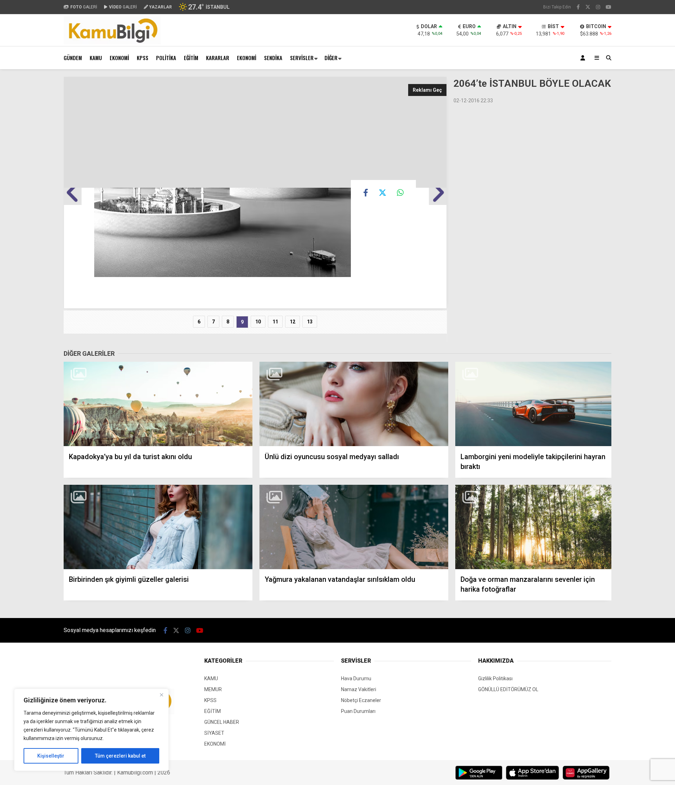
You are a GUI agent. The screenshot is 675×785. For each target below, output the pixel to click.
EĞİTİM (191, 58)
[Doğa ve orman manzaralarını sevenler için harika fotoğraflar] (533, 527)
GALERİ (83, 7)
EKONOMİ (119, 58)
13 (310, 321)
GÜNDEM (73, 58)
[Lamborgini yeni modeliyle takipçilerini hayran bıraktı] (533, 404)
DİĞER (331, 58)
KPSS (142, 58)
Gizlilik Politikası (495, 678)
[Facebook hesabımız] (578, 7)
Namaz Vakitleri (358, 689)
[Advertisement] (28, 182)
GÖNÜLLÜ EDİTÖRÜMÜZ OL (508, 689)
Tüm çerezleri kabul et (120, 756)
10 (258, 321)
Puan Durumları (358, 711)
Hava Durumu (356, 678)
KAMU (96, 58)
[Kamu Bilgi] (112, 42)
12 (292, 321)
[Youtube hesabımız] (608, 7)
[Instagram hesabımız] (598, 7)
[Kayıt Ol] (583, 57)
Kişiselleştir (50, 756)
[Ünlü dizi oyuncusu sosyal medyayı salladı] (353, 404)
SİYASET (214, 733)
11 (275, 321)
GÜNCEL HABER (221, 722)
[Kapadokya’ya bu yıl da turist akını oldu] (158, 404)
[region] (91, 730)
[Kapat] (161, 694)
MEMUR (213, 689)
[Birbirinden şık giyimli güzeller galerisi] (158, 527)
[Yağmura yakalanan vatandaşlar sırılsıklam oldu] (353, 527)
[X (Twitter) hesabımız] (587, 7)
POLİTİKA (166, 58)
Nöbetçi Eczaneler (361, 700)
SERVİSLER (302, 58)
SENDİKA (273, 58)
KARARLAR (217, 58)
